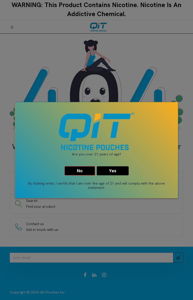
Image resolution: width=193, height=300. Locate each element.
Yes (112, 171)
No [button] (80, 171)
